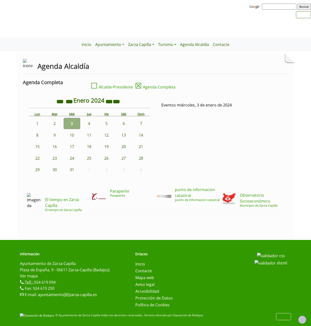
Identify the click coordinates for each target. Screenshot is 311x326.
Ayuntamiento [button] (108, 44)
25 (89, 158)
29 (37, 169)
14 (141, 135)
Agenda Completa (155, 87)
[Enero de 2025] (109, 101)
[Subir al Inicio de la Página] (302, 320)
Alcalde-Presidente (112, 87)
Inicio (86, 44)
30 (54, 169)
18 (89, 146)
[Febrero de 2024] (116, 101)
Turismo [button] (165, 44)
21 (141, 146)
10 (72, 135)
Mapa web (144, 277)
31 (72, 169)
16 (54, 146)
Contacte (221, 44)
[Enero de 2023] (60, 101)
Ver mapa (29, 276)
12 (106, 135)
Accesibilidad (147, 291)
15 (37, 146)
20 (123, 146)
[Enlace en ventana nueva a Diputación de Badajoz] (37, 315)
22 (37, 158)
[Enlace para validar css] (271, 255)
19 (106, 146)
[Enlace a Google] (255, 6)
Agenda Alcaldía (194, 44)
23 (54, 158)
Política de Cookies (152, 305)
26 (106, 158)
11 (89, 135)
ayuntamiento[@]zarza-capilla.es (67, 294)
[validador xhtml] (271, 262)
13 (123, 135)
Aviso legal (145, 284)
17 (72, 146)
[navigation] (280, 6)
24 (72, 158)
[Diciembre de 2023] (69, 101)
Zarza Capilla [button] (139, 44)
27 (123, 158)
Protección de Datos (154, 298)
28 (141, 158)
